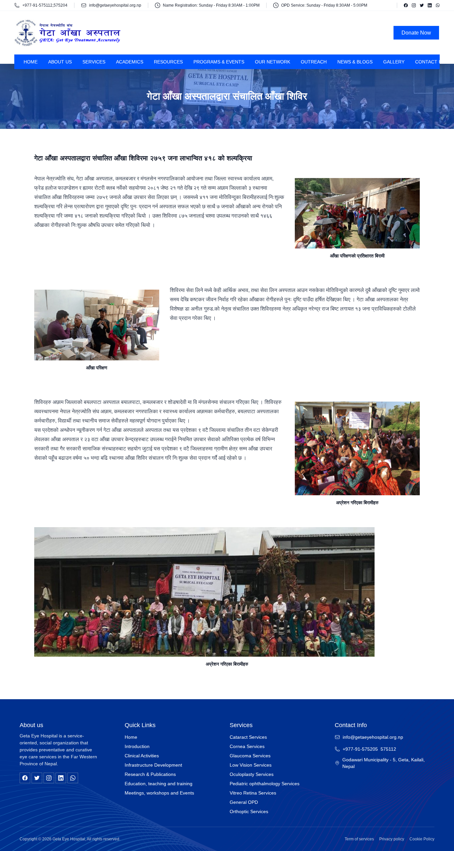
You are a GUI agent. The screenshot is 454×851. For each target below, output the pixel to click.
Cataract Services (248, 737)
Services (93, 61)
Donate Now (416, 33)
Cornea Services (247, 746)
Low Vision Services (251, 765)
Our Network (272, 61)
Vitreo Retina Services (253, 793)
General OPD (244, 802)
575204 (60, 5)
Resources (168, 61)
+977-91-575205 (360, 749)
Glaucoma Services (250, 755)
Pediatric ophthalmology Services (264, 783)
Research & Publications (150, 774)
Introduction (137, 746)
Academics (129, 61)
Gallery (393, 61)
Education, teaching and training (158, 783)
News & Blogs (355, 61)
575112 (388, 749)
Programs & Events (218, 61)
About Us (60, 61)
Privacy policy (391, 839)
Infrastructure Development (153, 765)
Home (31, 61)
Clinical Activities (142, 755)
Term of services (359, 839)
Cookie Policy (421, 839)
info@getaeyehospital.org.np (115, 5)
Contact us (430, 61)
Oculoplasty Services (252, 774)
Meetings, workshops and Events (159, 793)
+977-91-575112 (37, 5)
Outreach (314, 61)
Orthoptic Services (249, 811)
